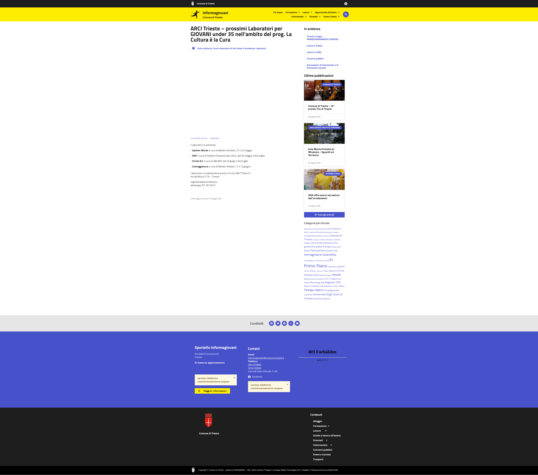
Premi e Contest (322, 454)
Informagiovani (215, 13)
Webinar (326, 299)
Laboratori (261, 48)
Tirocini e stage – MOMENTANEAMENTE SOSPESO (322, 38)
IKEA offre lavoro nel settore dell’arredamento (323, 196)
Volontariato (297, 16)
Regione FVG (333, 282)
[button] (346, 14)
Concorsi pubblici (315, 58)
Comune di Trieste (205, 3)
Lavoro (306, 12)
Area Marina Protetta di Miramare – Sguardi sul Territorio (321, 152)
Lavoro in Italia (314, 52)
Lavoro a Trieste (314, 45)
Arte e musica (309, 232)
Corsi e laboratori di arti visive (227, 48)
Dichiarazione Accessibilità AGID (324, 470)
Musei (336, 275)
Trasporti (318, 459)
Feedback (306, 470)
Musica (307, 279)
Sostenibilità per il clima (328, 286)
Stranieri (313, 16)
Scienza (315, 286)
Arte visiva (319, 232)
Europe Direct (336, 247)
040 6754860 (254, 364)
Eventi (307, 250)
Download (214, 138)
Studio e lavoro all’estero (327, 435)
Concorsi (316, 240)
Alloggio (318, 421)
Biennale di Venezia (331, 232)
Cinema (326, 236)
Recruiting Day (317, 282)
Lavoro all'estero (310, 271)
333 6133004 (254, 368)
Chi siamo (278, 12)
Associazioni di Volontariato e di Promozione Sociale (322, 66)
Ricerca (307, 286)
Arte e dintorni (204, 48)
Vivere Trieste (330, 16)
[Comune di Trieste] (193, 3)
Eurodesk (317, 246)
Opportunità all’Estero (326, 12)
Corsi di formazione (321, 242)
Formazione (291, 12)
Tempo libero (313, 290)
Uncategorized (331, 290)
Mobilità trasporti (325, 275)
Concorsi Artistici (326, 239)
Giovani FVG (332, 250)
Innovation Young (322, 261)
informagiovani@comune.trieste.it (266, 357)
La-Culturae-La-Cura (199, 138)
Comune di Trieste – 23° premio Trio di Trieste (321, 107)
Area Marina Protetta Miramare (315, 229)
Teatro (341, 286)
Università (308, 295)
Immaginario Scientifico (320, 254)
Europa (327, 246)
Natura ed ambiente (317, 279)
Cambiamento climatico (313, 236)
